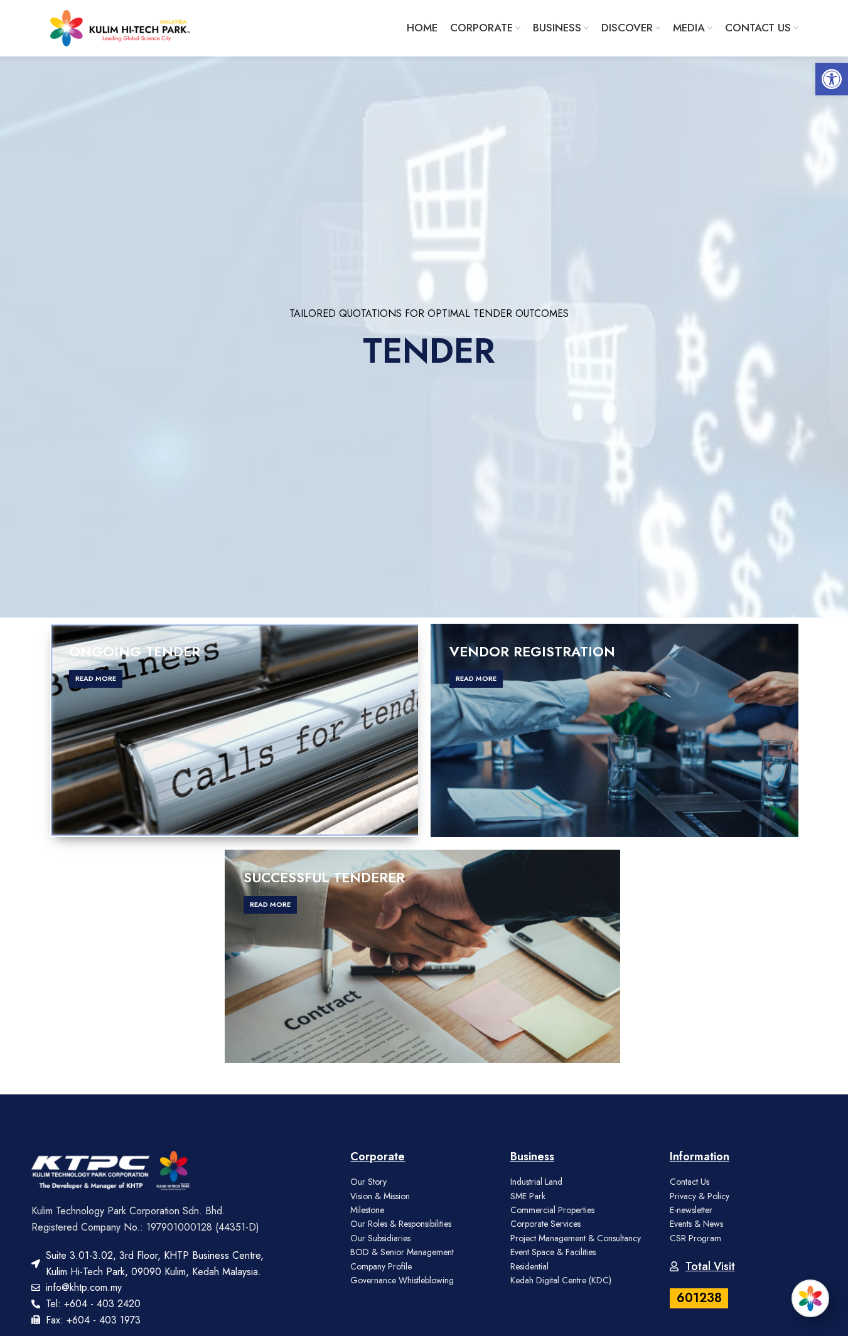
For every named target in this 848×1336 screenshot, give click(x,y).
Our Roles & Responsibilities (400, 1223)
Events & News (696, 1223)
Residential (529, 1266)
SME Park (527, 1196)
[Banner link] (234, 730)
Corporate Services (545, 1223)
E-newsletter (691, 1210)
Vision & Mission (380, 1196)
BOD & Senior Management (402, 1252)
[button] (831, 79)
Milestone (367, 1210)
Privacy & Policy (699, 1196)
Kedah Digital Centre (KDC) (560, 1280)
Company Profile (381, 1266)
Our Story (368, 1181)
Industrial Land (536, 1181)
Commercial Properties (552, 1210)
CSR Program (695, 1238)
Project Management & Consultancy (575, 1238)
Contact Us (689, 1181)
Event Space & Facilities (553, 1252)
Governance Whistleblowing (402, 1280)
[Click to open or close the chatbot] (810, 1298)
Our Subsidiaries (380, 1238)
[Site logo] (120, 27)
